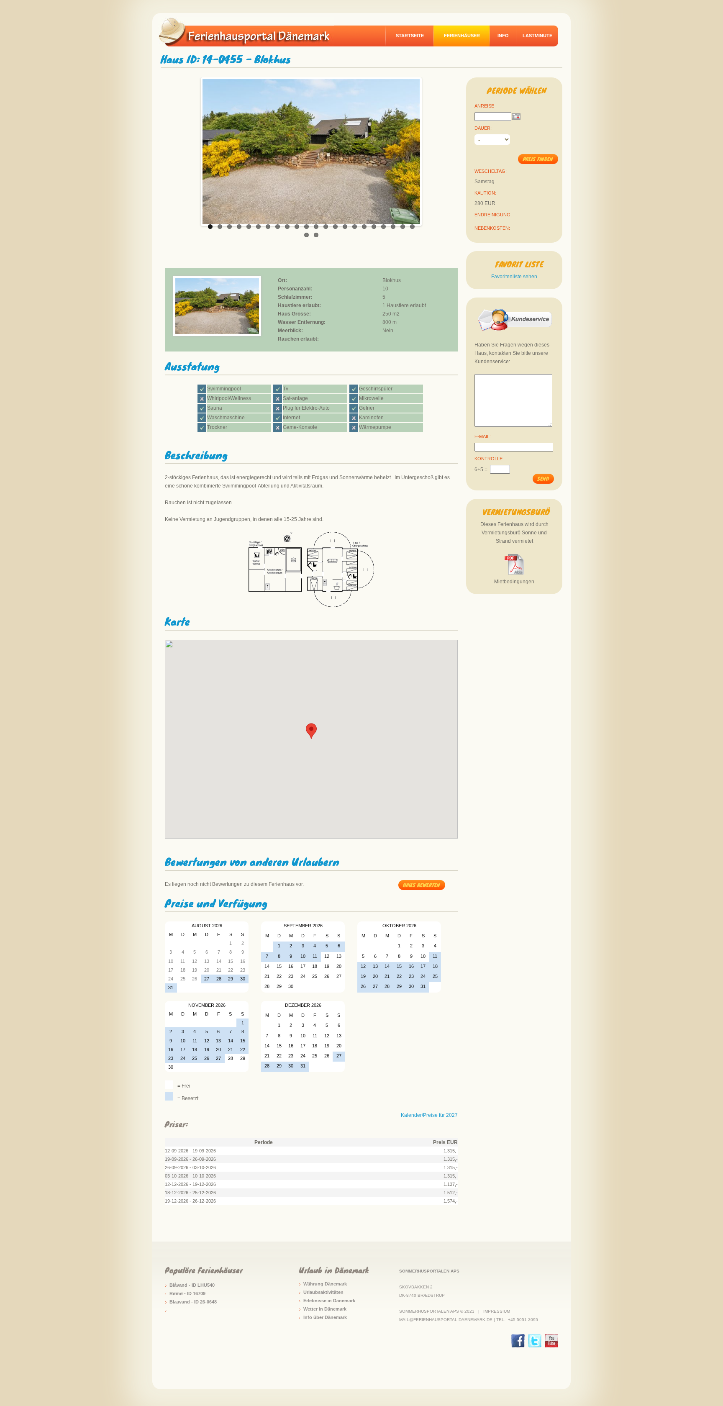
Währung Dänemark (325, 1283)
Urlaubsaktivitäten (323, 1292)
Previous (193, 149)
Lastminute (537, 35)
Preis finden (538, 159)
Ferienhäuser (462, 35)
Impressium (496, 1311)
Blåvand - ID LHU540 (192, 1285)
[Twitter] (534, 1340)
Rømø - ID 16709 (187, 1293)
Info (503, 35)
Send (543, 478)
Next (429, 149)
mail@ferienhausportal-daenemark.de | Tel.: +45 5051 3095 (468, 1319)
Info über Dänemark (325, 1317)
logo (250, 31)
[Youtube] (551, 1340)
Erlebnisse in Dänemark (329, 1300)
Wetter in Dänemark (324, 1308)
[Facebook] (518, 1340)
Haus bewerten (421, 885)
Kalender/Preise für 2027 (429, 1115)
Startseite (410, 35)
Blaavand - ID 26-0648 (193, 1301)
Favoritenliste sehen (514, 277)
